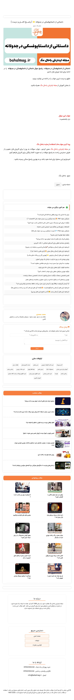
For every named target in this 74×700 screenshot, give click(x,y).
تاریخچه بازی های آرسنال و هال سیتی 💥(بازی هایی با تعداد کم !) (50, 251)
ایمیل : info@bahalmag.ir (37, 675)
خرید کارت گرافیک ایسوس (47, 365)
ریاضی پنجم (10, 369)
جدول (34, 26)
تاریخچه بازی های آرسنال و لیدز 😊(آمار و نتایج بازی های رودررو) (50, 292)
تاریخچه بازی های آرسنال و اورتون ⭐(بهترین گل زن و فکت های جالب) (48, 255)
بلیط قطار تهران (31, 369)
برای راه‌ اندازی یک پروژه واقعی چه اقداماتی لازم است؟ (53, 215)
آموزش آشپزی (37, 378)
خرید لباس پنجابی (47, 374)
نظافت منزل (15, 365)
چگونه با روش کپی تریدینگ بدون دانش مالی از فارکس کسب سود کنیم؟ (48, 223)
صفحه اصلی (37, 636)
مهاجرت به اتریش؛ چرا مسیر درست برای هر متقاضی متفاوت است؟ (50, 263)
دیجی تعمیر (40, 369)
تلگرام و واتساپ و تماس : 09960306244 (37, 671)
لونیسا (56, 374)
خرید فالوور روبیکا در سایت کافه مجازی (17, 374)
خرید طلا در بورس (20, 369)
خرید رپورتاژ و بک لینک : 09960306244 (37, 667)
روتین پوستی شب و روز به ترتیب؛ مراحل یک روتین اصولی (52, 259)
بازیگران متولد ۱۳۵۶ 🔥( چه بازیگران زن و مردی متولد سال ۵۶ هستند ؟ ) (48, 219)
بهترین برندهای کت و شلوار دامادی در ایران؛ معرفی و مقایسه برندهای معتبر (47, 279)
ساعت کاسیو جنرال (25, 365)
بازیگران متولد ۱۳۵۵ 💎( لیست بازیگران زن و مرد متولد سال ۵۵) (50, 231)
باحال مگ (39, 26)
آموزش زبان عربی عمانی (62, 369)
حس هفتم (35, 365)
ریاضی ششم (64, 374)
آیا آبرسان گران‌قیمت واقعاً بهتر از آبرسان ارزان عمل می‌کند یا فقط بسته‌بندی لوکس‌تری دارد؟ (42, 284)
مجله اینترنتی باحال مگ (48, 85)
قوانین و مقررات (37, 645)
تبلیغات (37, 641)
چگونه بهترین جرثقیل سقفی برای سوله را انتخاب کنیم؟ (53, 271)
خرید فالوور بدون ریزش (34, 374)
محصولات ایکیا (49, 369)
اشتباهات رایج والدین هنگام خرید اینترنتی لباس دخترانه (53, 227)
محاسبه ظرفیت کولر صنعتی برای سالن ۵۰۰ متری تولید (53, 267)
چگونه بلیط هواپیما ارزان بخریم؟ (59, 235)
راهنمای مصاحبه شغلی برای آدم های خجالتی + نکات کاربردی (51, 243)
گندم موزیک (59, 365)
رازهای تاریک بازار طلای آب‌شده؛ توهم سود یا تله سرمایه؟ (52, 239)
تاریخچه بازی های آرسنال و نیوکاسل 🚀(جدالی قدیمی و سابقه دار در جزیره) (47, 247)
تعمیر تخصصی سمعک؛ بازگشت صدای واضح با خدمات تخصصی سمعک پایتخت (46, 275)
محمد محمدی (41, 314)
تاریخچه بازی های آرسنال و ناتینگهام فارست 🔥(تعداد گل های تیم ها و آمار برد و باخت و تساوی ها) (40, 288)
